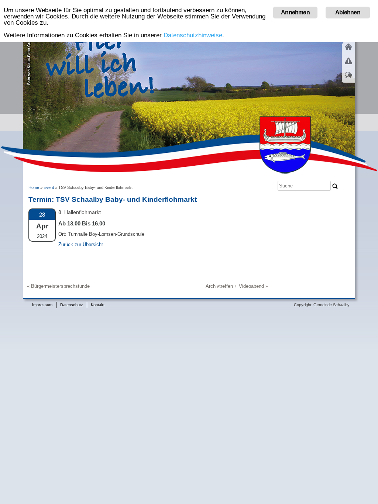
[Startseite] (348, 51)
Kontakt (97, 305)
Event (49, 187)
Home (33, 187)
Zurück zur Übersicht (80, 244)
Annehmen (295, 12)
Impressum (42, 305)
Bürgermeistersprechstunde (60, 286)
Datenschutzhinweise (193, 35)
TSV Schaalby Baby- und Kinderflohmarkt (126, 199)
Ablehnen (347, 12)
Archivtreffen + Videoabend (235, 286)
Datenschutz (71, 305)
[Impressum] (348, 65)
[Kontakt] (348, 79)
